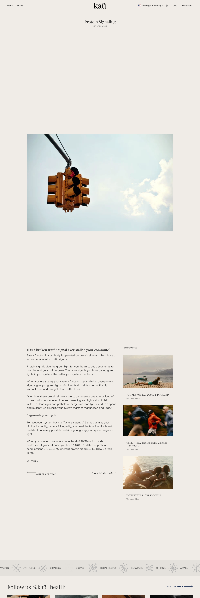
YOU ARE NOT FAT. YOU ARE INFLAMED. (147, 394)
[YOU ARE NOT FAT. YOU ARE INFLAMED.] (148, 371)
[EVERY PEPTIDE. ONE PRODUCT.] (148, 472)
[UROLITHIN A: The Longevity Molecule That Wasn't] (148, 420)
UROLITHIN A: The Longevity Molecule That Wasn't (146, 444)
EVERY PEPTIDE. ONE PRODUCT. (143, 495)
